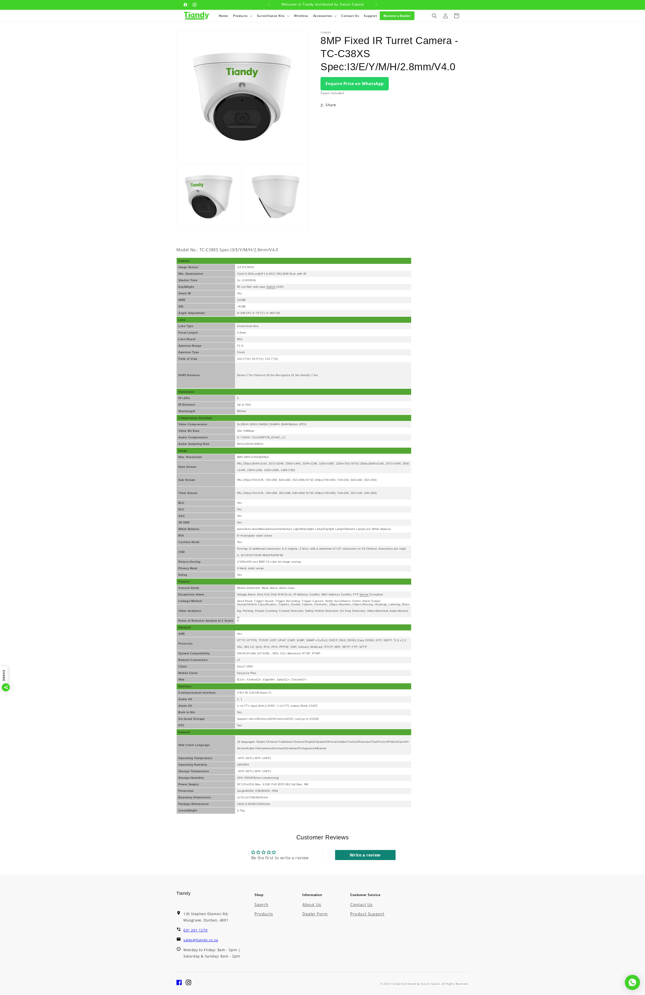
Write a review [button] (365, 855)
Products (263, 914)
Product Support (367, 914)
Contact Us (361, 904)
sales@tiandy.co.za (200, 940)
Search (261, 904)
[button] (242, 15)
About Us (311, 904)
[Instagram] (188, 983)
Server (364, 594)
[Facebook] (179, 983)
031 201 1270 (195, 930)
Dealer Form (315, 914)
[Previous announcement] (268, 5)
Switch (270, 286)
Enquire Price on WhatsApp (355, 83)
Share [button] (331, 105)
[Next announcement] (376, 5)
